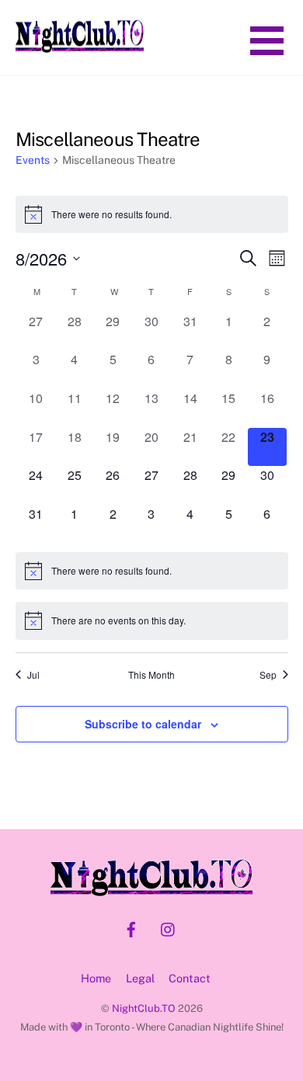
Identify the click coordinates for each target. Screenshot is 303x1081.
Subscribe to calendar (143, 724)
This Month (151, 675)
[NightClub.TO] (80, 46)
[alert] (152, 214)
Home (96, 978)
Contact (190, 978)
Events (33, 160)
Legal (140, 978)
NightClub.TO (144, 1008)
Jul (33, 675)
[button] (267, 39)
